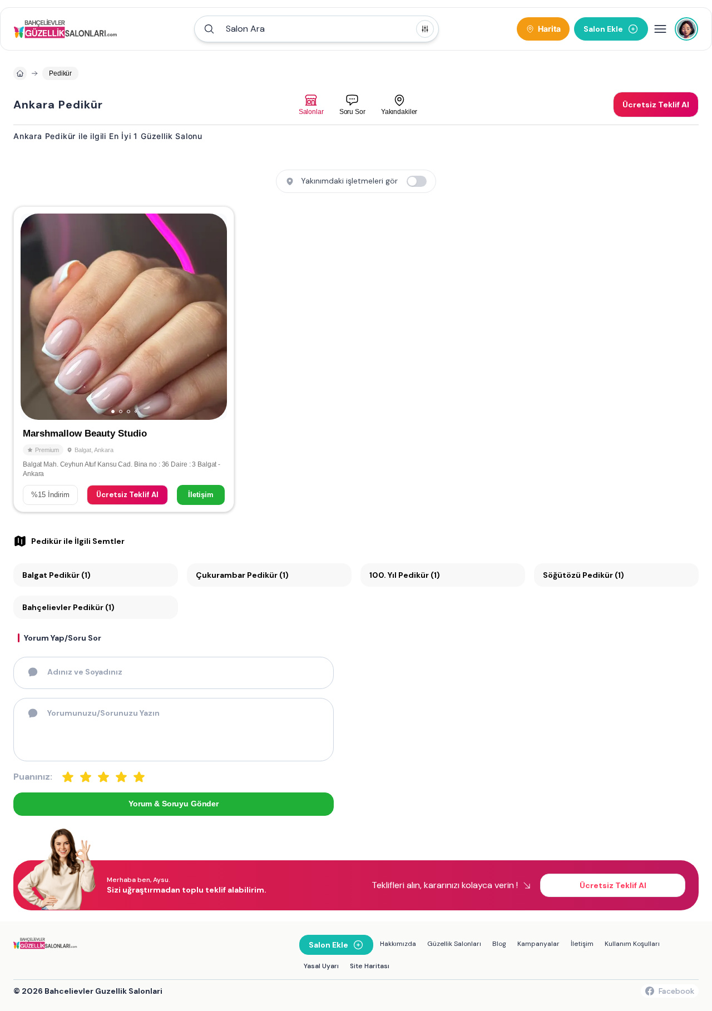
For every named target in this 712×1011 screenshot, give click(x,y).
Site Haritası (369, 966)
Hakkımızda (398, 943)
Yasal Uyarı (321, 966)
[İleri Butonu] (34, 317)
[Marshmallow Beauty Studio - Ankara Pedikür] (124, 359)
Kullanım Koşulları (632, 943)
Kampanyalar (538, 943)
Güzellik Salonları (454, 943)
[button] (316, 29)
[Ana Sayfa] (67, 29)
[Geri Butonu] (213, 317)
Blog (499, 943)
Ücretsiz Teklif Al (127, 494)
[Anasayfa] (20, 73)
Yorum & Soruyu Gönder (173, 803)
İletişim (201, 494)
